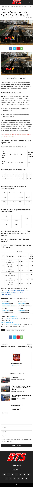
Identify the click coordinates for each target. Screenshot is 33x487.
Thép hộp (7, 6)
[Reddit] (10, 478)
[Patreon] (28, 474)
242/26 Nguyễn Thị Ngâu (12, 324)
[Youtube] (26, 478)
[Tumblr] (14, 478)
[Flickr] (12, 474)
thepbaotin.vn (6, 17)
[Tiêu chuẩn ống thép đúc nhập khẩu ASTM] (5, 397)
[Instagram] (16, 474)
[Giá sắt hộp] (5, 380)
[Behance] (4, 474)
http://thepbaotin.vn (16, 365)
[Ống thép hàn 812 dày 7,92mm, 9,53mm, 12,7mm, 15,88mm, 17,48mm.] (5, 389)
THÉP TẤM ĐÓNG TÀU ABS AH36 (25, 347)
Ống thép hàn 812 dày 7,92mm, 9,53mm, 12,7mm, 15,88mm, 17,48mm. (21, 388)
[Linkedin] (20, 474)
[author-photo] (16, 361)
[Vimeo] (22, 478)
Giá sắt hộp (15, 377)
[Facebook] (10, 48)
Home (2, 6)
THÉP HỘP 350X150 (20, 330)
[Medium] (24, 474)
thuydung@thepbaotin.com (9, 305)
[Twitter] (14, 48)
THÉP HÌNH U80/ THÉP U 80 (8, 346)
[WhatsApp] (21, 48)
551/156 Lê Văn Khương (11, 318)
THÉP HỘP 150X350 (10, 330)
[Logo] (16, 460)
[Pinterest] (18, 48)
